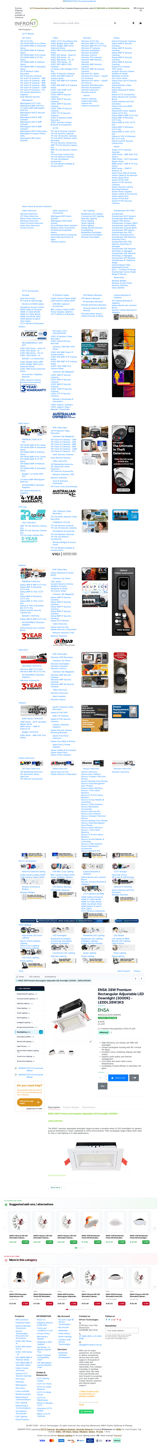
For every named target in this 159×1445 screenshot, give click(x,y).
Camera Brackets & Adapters (122, 296)
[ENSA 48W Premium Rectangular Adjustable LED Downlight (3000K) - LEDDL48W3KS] (67, 1278)
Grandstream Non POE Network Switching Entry (123, 233)
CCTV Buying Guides (43, 1379)
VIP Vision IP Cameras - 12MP (33, 87)
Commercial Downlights (91, 235)
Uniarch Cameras (88, 99)
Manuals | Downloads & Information (63, 400)
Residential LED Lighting (92, 214)
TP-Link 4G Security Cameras (64, 136)
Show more (56, 1187)
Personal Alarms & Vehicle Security (94, 309)
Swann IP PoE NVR (120, 180)
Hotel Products (22, 1419)
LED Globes (119, 935)
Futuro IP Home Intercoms (31, 223)
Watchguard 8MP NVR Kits (32, 105)
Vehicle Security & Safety (92, 316)
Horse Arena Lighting (29, 948)
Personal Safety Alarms (91, 313)
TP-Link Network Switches (62, 157)
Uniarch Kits (86, 103)
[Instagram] (112, 1319)
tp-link (55, 128)
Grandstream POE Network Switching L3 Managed (124, 254)
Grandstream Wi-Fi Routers (124, 216)
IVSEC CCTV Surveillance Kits (64, 41)
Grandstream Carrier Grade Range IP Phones (124, 273)
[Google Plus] (114, 1319)
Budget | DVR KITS (30, 732)
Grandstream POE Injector (123, 230)
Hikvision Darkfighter (90, 50)
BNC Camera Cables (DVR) (62, 309)
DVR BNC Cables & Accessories (61, 305)
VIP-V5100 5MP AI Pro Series (33, 43)
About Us (41, 1319)
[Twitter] (109, 1319)
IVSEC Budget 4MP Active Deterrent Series (62, 47)
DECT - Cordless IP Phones (124, 269)
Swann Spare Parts (120, 177)
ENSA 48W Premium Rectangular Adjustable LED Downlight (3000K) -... (67, 1295)
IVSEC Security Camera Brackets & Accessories (61, 123)
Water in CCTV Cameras (43, 1415)
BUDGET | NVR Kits (30, 616)
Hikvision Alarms (88, 92)
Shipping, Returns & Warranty (45, 1323)
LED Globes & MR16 (120, 938)
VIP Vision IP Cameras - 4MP (33, 80)
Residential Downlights (91, 232)
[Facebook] (106, 1319)
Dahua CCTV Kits (119, 113)
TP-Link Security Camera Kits (64, 143)
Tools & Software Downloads (60, 482)
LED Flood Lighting (30, 957)
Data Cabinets (118, 287)
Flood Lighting (87, 221)
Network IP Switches (123, 887)
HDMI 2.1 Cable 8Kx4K (30, 312)
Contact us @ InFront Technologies (65, 1341)
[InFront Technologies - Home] (26, 23)
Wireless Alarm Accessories (63, 228)
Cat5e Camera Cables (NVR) (63, 298)
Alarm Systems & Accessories (60, 211)
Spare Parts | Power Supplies (61, 745)
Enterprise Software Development (64, 1355)
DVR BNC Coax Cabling (63, 871)
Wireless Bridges (119, 281)
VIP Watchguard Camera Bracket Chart (44, 1365)
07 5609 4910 (100, 8)
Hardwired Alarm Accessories (64, 235)
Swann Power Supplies (122, 191)
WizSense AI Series (120, 76)
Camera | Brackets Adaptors (61, 725)
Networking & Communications (23, 1398)
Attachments (88, 1107)
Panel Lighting (87, 225)
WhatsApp (88, 1411)
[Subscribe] (141, 1330)
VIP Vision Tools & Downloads (64, 486)
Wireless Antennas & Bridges (31, 888)
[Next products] (154, 1228)
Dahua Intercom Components (64, 629)
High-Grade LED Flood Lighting (32, 936)
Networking (119, 277)
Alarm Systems (59, 696)
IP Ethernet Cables (61, 295)
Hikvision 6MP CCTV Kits (92, 43)
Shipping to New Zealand (44, 1343)
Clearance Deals (23, 1322)
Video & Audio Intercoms (22, 1369)
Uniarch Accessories (90, 105)
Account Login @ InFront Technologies (66, 1321)
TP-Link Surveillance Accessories (60, 160)
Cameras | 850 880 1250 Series (64, 347)
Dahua (116, 38)
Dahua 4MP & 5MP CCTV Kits (125, 115)
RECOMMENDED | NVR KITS (32, 344)
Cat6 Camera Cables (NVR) (63, 300)
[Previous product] (135, 978)
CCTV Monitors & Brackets (32, 323)
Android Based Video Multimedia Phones (121, 266)
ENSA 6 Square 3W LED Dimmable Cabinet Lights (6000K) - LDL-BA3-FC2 (67, 1237)
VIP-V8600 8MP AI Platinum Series (24, 1358)
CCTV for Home (44, 1384)
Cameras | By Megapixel (63, 372)
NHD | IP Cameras (61, 716)
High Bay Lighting (89, 218)
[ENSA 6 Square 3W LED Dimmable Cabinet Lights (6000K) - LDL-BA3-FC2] (67, 1222)
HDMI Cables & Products (31, 309)
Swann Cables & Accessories (124, 175)
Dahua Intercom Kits (60, 627)
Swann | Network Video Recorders (63, 708)
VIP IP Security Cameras (30, 76)
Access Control (27, 228)
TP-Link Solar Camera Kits (62, 154)
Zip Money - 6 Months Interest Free (44, 1349)
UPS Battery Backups (92, 295)
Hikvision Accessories (90, 87)
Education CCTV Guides (44, 1409)
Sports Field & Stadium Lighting (28, 1051)
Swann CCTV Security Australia (23, 1374)
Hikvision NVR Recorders (92, 85)
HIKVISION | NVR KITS (31, 666)
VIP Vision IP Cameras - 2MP (33, 78)
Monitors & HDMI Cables (33, 304)
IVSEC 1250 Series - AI (61, 62)
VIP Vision (26, 38)
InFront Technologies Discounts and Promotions (22, 1334)
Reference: (102, 1015)
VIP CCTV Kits (26, 41)
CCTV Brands (28, 34)
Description (54, 1107)
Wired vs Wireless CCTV (45, 1404)
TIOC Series (117, 69)
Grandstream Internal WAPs (124, 225)
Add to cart (120, 1078)
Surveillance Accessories (63, 531)
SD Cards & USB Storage (31, 300)
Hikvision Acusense (89, 53)
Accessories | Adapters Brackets (32, 375)
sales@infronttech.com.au (90, 1345)
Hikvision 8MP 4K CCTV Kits (94, 46)
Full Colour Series (119, 78)
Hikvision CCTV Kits (90, 41)
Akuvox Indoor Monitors (92, 788)
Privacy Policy (43, 1333)
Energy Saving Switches (91, 228)
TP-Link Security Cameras (62, 133)
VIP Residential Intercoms (62, 464)
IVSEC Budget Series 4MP (62, 43)
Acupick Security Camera (123, 71)
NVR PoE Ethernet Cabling (33, 871)
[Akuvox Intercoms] (93, 763)
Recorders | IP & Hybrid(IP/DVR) (60, 332)
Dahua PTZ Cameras (121, 66)
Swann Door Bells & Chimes (124, 173)
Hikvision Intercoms (90, 90)
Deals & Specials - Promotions (24, 1327)
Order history (64, 1333)
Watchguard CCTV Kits (30, 103)
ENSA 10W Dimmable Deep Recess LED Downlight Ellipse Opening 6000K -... (17, 1295)
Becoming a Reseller (42, 1337)
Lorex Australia (22, 1391)
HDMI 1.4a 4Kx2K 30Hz (30, 316)
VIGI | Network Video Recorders (62, 512)
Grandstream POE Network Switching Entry (124, 238)
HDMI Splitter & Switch (30, 319)
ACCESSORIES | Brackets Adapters (33, 486)
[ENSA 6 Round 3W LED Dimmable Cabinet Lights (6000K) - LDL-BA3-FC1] (19, 1222)
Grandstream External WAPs (124, 228)
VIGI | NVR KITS (29, 522)
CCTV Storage (120, 871)
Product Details (71, 1107)
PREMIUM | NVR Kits (31, 581)
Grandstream (124, 210)
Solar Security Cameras (63, 454)
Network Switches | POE (63, 474)
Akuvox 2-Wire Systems (91, 804)
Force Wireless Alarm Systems (64, 225)
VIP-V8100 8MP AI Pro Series (33, 55)
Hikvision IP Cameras (90, 48)
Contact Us (124, 8)
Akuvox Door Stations (91, 774)
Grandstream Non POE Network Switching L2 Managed (122, 244)
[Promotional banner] (125, 317)
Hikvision (87, 38)
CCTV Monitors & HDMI (93, 894)
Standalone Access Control (32, 307)
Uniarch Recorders (89, 101)
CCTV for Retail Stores (44, 1393)
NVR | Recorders (60, 427)
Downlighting (87, 230)
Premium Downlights (90, 237)
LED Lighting (88, 210)
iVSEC (55, 38)
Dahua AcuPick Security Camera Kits (122, 142)
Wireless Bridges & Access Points (64, 543)
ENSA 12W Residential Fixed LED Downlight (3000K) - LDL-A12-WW (139, 1237)
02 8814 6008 (114, 8)
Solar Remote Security (30, 97)
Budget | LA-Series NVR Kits (32, 475)
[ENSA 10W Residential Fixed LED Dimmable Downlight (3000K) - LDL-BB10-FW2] (91, 1222)
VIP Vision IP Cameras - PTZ (32, 90)
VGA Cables (25, 321)
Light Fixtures (118, 943)
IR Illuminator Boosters (93, 301)
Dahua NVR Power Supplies (124, 111)
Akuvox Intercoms (91, 768)
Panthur (117, 1435)
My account (64, 1327)
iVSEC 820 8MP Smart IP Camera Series (62, 77)
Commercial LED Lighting (92, 216)
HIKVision (20, 1382)
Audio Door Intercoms (30, 225)
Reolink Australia (23, 1394)
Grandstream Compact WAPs (125, 223)
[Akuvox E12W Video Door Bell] (94, 855)
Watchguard (27, 100)
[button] (79, 29)
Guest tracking (65, 1336)
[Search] (115, 23)
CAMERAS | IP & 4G (61, 522)
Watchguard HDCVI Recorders (33, 131)
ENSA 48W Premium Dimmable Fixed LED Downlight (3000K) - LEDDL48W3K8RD (114, 1295)
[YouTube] (120, 1319)
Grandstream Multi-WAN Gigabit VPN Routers (122, 219)
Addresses (63, 1330)
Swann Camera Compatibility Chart (44, 1357)
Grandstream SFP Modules (123, 258)
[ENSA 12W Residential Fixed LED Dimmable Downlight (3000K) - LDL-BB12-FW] (115, 1222)
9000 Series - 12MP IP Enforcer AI (121, 169)
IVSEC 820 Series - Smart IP (63, 55)
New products (22, 1319)
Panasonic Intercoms (29, 221)
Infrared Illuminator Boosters (93, 305)
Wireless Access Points (122, 283)
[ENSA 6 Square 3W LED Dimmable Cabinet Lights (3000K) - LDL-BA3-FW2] (43, 1222)
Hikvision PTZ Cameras (91, 57)
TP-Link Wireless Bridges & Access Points (62, 165)
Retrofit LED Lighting (121, 941)
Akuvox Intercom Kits (90, 811)
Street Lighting (87, 223)
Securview (20, 1388)
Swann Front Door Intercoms (61, 737)
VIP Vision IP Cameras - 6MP (33, 83)
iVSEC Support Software (62, 405)
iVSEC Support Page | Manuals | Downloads (60, 408)
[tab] (76, 1247)
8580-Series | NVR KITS (32, 718)
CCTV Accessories (30, 291)
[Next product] (141, 978)
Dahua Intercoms (60, 768)
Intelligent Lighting (89, 941)
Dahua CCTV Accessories (123, 94)
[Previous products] (4, 1228)
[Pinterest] (117, 1319)
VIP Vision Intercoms (29, 216)
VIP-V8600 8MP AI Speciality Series (24, 1364)
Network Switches (120, 285)
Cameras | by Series (61, 578)
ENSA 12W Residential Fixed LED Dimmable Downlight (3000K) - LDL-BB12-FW (115, 1237)
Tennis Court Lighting (29, 945)
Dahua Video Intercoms (30, 218)
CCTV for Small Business (44, 1388)
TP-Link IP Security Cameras (63, 131)
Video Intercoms (29, 210)
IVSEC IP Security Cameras (63, 73)
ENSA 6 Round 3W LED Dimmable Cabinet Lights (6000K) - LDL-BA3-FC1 (18, 1237)
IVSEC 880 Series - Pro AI (62, 60)
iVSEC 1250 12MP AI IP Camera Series (61, 91)
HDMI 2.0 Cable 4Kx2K (30, 314)
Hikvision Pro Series (90, 73)
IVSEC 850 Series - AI (60, 57)
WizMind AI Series (120, 73)
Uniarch (86, 95)
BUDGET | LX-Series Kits (33, 358)
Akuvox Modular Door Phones (94, 781)
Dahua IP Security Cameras (124, 41)
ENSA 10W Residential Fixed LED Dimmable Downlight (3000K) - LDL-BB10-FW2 (91, 1237)
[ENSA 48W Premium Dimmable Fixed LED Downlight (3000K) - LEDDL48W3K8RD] (115, 1278)
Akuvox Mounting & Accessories (89, 807)
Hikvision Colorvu (89, 55)
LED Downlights (60, 935)
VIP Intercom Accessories (62, 471)
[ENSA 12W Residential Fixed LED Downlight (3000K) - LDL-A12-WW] (140, 1222)
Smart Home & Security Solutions (36, 206)
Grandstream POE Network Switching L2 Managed (124, 249)
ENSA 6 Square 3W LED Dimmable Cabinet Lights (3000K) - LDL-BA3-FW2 (43, 1237)
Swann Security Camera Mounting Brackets (122, 188)
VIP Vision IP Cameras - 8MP (33, 85)
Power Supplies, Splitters (62, 312)
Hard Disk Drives (27, 298)
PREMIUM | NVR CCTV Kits (32, 440)
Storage (25, 295)
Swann (117, 146)
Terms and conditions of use (44, 1329)
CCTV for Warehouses (42, 1398)
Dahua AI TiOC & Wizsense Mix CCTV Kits (123, 137)
